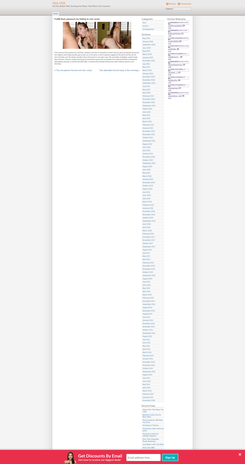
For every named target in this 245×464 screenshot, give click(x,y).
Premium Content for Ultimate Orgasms (150, 435)
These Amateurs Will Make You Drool (152, 421)
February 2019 (148, 205)
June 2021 (146, 147)
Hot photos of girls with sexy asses (153, 430)
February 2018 (148, 234)
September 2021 (148, 141)
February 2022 (148, 125)
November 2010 (148, 365)
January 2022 (147, 128)
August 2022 (147, 109)
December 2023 (148, 77)
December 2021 (148, 131)
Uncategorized (148, 29)
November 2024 (148, 61)
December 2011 (148, 324)
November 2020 (148, 157)
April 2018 (146, 227)
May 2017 (146, 256)
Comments (185, 4)
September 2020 (148, 163)
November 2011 (148, 327)
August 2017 (147, 250)
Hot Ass (145, 26)
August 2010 (147, 375)
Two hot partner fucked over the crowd (74, 70)
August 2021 (147, 144)
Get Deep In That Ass (150, 425)
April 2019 (146, 199)
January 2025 (147, 58)
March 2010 (147, 391)
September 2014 (148, 304)
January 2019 (147, 208)
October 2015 (147, 272)
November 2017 (148, 240)
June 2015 (146, 285)
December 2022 (148, 99)
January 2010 (147, 397)
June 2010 (146, 381)
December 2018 (148, 211)
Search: (169, 9)
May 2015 (146, 288)
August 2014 (147, 308)
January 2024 (147, 74)
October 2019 (147, 186)
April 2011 (146, 349)
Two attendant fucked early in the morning (118, 70)
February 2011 (148, 356)
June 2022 (146, 112)
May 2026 (146, 38)
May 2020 (146, 173)
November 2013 (148, 311)
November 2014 (148, 301)
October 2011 (147, 330)
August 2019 (147, 189)
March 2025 (147, 54)
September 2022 (148, 106)
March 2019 (147, 202)
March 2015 (147, 295)
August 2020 (147, 167)
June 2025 (146, 48)
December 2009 (148, 400)
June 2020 (146, 170)
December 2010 (148, 362)
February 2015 (148, 298)
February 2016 (148, 263)
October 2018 (147, 218)
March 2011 (147, 352)
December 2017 (148, 237)
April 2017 (146, 259)
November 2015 (148, 269)
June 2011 (146, 343)
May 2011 (146, 346)
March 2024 (147, 70)
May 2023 (146, 90)
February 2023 (148, 96)
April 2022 (146, 118)
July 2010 (146, 378)
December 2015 (148, 266)
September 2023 (148, 83)
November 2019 (148, 183)
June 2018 (146, 224)
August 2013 (147, 314)
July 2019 (146, 192)
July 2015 (146, 282)
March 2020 (147, 176)
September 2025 (148, 45)
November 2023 (148, 80)
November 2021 (148, 134)
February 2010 (148, 394)
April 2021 (146, 150)
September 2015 (148, 275)
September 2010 (148, 372)
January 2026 (147, 42)
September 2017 (148, 247)
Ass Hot (58, 3)
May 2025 (146, 51)
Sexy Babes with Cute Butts (153, 444)
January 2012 (147, 320)
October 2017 (147, 243)
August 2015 (147, 279)
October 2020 (147, 160)
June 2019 (146, 195)
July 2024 (146, 64)
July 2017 (146, 253)
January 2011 (147, 359)
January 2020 (147, 179)
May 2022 (146, 115)
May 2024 (146, 67)
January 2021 (147, 154)
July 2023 (146, 86)
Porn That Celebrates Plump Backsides (150, 440)
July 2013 (146, 317)
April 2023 (146, 93)
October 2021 (147, 138)
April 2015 (146, 292)
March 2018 (147, 231)
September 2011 (148, 333)
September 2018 (148, 221)
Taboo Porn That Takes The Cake (153, 411)
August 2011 (147, 336)
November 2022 (148, 102)
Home (55, 14)
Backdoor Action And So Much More (151, 416)
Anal (144, 23)
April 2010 (146, 388)
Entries (172, 4)
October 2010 (147, 368)
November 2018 (148, 215)
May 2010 (146, 384)
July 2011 (146, 340)
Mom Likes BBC (148, 448)
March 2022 (147, 122)
